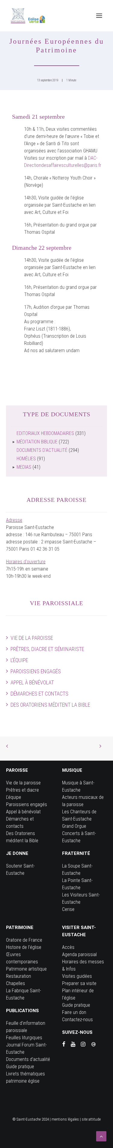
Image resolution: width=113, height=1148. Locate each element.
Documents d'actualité (42, 450)
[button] (99, 15)
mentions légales (65, 1119)
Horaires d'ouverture (26, 562)
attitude (94, 1119)
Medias (24, 467)
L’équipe (19, 660)
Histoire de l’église (23, 947)
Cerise (68, 909)
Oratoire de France (24, 940)
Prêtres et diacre (22, 790)
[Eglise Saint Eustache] (28, 15)
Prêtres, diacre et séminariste (47, 649)
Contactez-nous (77, 1019)
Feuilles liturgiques (24, 1037)
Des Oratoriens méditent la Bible (50, 705)
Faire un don (74, 1012)
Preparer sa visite (79, 983)
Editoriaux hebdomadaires (45, 433)
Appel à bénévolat (32, 682)
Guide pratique (20, 1066)
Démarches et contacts (39, 693)
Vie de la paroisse (32, 638)
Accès (68, 947)
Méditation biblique (37, 442)
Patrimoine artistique (26, 969)
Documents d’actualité (28, 1059)
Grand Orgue (74, 826)
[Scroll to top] (101, 1136)
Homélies (26, 458)
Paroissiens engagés (36, 671)
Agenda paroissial (79, 954)
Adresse (14, 520)
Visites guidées (77, 976)
